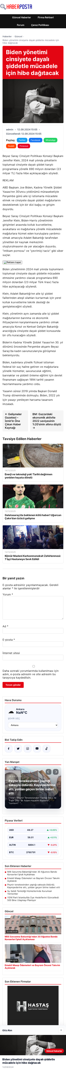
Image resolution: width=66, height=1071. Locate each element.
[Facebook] (9, 749)
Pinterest (24, 146)
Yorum (8, 594)
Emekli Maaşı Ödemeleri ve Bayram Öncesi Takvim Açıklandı (33, 879)
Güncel (18, 36)
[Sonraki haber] (56, 772)
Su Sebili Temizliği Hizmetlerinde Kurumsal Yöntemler (29, 892)
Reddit (11, 146)
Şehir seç (14, 718)
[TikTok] (46, 749)
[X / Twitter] (18, 749)
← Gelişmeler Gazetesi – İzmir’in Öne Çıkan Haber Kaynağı (13, 420)
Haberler (7, 36)
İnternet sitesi (11, 653)
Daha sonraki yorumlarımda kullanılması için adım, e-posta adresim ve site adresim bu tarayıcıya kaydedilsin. (31, 674)
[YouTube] (37, 749)
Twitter (22, 140)
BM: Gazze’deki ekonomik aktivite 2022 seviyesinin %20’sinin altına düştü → (46, 420)
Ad (5, 626)
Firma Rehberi (46, 17)
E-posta (9, 639)
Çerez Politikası (40, 25)
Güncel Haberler (21, 17)
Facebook (35, 140)
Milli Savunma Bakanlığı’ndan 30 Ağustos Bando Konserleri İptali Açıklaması (32, 873)
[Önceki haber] (48, 772)
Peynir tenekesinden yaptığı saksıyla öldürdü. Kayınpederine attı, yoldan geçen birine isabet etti (33, 886)
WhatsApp (50, 140)
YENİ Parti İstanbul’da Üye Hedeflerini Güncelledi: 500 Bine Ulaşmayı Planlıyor (33, 899)
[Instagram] (27, 749)
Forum (20, 25)
